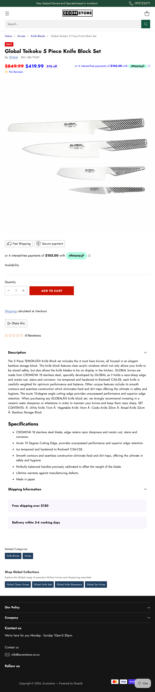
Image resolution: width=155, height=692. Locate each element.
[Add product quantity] (23, 290)
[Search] (145, 24)
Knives (21, 36)
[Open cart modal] (147, 13)
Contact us (12, 647)
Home (8, 36)
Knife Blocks (38, 36)
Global (13, 57)
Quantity (10, 282)
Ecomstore (49, 683)
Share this (18, 323)
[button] (77, 299)
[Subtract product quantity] (8, 290)
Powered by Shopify (71, 683)
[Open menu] (7, 13)
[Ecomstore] (77, 13)
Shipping (11, 311)
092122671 (142, 3)
